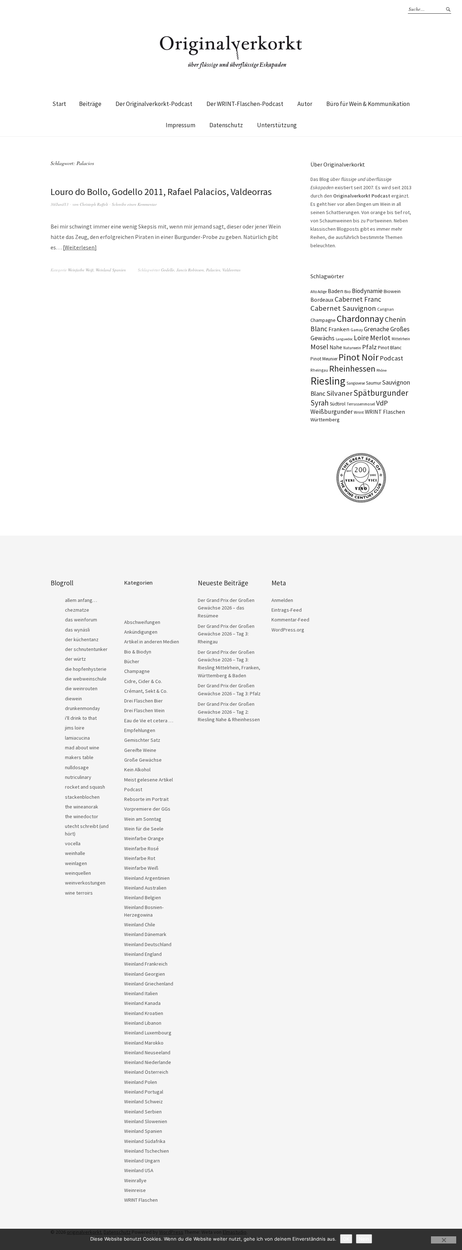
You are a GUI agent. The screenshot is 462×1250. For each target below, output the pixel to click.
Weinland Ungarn (142, 1160)
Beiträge (90, 104)
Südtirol (337, 404)
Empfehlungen (139, 730)
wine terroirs (79, 893)
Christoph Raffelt (94, 204)
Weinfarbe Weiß (80, 269)
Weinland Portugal (143, 1092)
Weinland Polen (140, 1082)
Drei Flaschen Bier (143, 700)
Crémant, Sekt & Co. (145, 691)
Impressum (180, 125)
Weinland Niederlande (147, 1062)
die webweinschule (85, 678)
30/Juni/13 (60, 204)
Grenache (376, 329)
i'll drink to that (81, 718)
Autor (304, 104)
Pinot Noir (359, 357)
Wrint (359, 412)
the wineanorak (81, 806)
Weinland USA (138, 1170)
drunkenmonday (82, 708)
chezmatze (77, 610)
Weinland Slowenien (145, 1121)
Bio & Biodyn (137, 651)
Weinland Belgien (142, 897)
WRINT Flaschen (385, 411)
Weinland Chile (139, 924)
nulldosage (77, 767)
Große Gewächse (143, 760)
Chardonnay (360, 318)
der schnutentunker (86, 649)
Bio (347, 291)
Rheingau (319, 370)
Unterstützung (277, 125)
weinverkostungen (85, 882)
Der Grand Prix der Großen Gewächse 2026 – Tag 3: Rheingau (226, 634)
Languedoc (344, 339)
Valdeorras (231, 269)
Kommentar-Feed (290, 619)
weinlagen (76, 863)
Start (59, 104)
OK (346, 1239)
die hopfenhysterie (85, 669)
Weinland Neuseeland (147, 1052)
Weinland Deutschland (147, 944)
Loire (361, 337)
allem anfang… (81, 600)
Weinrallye (135, 1180)
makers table (79, 757)
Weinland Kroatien (143, 1013)
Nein (364, 1239)
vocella (72, 843)
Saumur (373, 383)
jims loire (74, 727)
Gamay (356, 329)
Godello (167, 269)
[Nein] (444, 1240)
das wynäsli (77, 629)
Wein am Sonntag (142, 819)
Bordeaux (322, 299)
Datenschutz (226, 125)
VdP (382, 402)
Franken (338, 329)
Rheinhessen (352, 368)
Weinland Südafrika (144, 1141)
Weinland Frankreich (145, 964)
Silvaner (339, 393)
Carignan (385, 309)
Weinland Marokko (144, 1043)
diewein (73, 698)
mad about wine (82, 747)
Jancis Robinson (190, 269)
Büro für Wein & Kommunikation (368, 104)
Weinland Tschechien (146, 1151)
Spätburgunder (380, 392)
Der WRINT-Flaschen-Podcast (244, 104)
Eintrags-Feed (286, 610)
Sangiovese (355, 383)
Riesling (327, 380)
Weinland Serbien (143, 1111)
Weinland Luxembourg (147, 1032)
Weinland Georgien (144, 974)
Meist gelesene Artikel (148, 779)
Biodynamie (367, 291)
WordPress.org (287, 629)
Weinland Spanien (111, 269)
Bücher (131, 661)
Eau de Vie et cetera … (148, 720)
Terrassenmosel (360, 404)
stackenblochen (82, 797)
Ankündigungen (140, 632)
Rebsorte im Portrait (146, 799)
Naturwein (352, 347)
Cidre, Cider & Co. (143, 681)
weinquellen (78, 873)
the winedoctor (81, 816)
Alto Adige (318, 291)
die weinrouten (81, 688)
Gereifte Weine (140, 750)
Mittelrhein (401, 338)
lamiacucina (77, 738)
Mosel (319, 346)
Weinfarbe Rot (139, 858)
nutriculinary (78, 777)
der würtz (75, 659)
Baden (335, 290)
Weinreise (135, 1190)
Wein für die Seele (144, 828)
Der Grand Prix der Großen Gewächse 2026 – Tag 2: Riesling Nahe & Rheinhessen (229, 712)
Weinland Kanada (142, 1003)
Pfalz (369, 347)
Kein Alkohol (137, 769)
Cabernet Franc (358, 299)
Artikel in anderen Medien (151, 641)
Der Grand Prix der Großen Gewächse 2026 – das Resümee (226, 608)
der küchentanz (82, 639)
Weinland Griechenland (148, 983)
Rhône (381, 370)
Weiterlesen (80, 247)
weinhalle (75, 853)
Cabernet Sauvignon (343, 308)
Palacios (213, 269)
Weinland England (143, 954)
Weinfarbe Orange (144, 838)
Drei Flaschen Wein (144, 710)
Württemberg (325, 419)
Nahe (336, 347)
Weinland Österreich (146, 1072)
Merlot (380, 337)
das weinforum (81, 619)
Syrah (319, 403)
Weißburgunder (331, 412)
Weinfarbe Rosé (141, 848)
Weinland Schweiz (143, 1101)
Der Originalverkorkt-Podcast (154, 104)
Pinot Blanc (390, 347)
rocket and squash (85, 787)
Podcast (391, 358)
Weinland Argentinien (147, 878)
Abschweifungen (142, 622)
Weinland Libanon (142, 1023)
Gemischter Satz (142, 740)
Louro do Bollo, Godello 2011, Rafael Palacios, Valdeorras (161, 192)
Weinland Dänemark (145, 934)
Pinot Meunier (323, 359)
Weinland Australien (145, 888)
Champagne (323, 320)
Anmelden (282, 600)
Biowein (392, 291)
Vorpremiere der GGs (147, 809)
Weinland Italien (141, 993)
